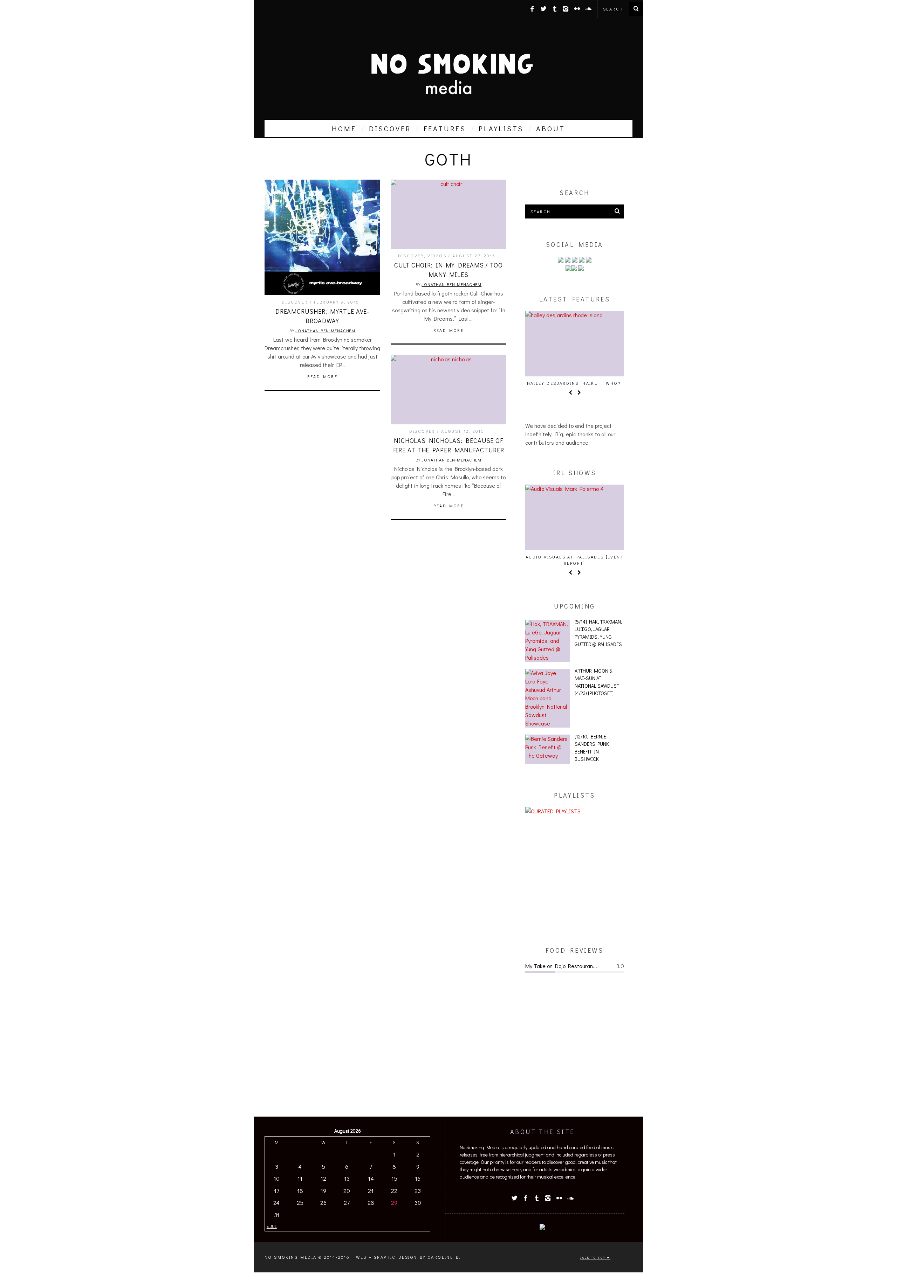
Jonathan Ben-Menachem (325, 330)
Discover (295, 302)
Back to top (593, 1257)
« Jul (272, 1226)
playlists (501, 128)
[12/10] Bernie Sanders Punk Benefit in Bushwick (592, 748)
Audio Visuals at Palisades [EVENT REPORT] (575, 560)
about (550, 128)
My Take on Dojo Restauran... (561, 966)
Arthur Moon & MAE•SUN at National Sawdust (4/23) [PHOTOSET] (597, 682)
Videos (436, 255)
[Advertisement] (575, 880)
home (344, 128)
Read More (322, 376)
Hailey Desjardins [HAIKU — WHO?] (575, 383)
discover (390, 128)
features (445, 128)
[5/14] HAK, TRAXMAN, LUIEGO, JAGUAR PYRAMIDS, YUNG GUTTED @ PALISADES (598, 633)
